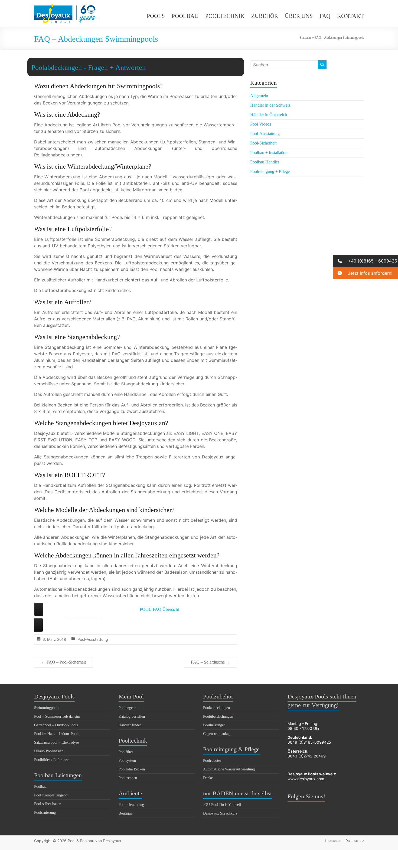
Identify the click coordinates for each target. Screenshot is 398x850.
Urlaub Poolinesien (48, 751)
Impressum (333, 841)
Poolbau (40, 787)
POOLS (156, 16)
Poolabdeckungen (216, 708)
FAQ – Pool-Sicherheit (63, 662)
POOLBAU (185, 16)
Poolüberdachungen (218, 716)
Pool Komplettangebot (51, 795)
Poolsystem (127, 761)
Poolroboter (212, 761)
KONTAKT (350, 16)
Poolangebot (128, 708)
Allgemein (259, 95)
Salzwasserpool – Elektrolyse (56, 742)
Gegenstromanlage (217, 734)
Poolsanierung (45, 812)
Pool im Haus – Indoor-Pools (56, 734)
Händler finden (130, 725)
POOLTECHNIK (224, 16)
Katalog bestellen (132, 716)
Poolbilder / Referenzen (52, 760)
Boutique (125, 813)
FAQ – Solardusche (210, 662)
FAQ (324, 16)
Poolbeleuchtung (131, 805)
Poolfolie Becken (132, 769)
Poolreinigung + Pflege (270, 171)
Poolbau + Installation (269, 152)
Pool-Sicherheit (263, 143)
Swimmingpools (46, 708)
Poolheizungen (214, 725)
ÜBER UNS (299, 16)
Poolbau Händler (264, 162)
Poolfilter (126, 752)
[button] (365, 261)
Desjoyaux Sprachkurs (220, 813)
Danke (208, 778)
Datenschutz (354, 841)
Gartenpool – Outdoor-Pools (56, 725)
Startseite (305, 38)
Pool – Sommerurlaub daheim (57, 716)
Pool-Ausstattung (92, 639)
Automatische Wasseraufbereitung (229, 769)
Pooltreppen (128, 778)
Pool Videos (260, 124)
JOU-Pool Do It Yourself (222, 805)
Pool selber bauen (47, 804)
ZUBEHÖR (264, 16)
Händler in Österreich (268, 114)
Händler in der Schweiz (270, 105)
